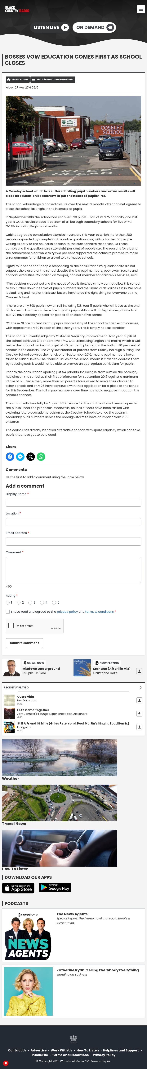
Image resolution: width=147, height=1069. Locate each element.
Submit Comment (24, 643)
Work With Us (61, 1050)
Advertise (39, 1050)
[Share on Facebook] (10, 456)
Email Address (17, 533)
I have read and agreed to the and (63, 611)
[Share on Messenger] (20, 456)
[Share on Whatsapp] (41, 456)
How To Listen (88, 1050)
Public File (40, 1055)
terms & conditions (99, 611)
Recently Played (16, 687)
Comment (15, 552)
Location (13, 513)
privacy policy (67, 611)
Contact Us (17, 1050)
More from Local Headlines (55, 79)
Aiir (109, 1061)
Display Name (17, 494)
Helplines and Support (121, 1050)
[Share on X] (30, 456)
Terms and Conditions (70, 1055)
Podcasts (16, 903)
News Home (20, 79)
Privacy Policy (104, 1055)
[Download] (139, 671)
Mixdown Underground (41, 669)
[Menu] (141, 9)
